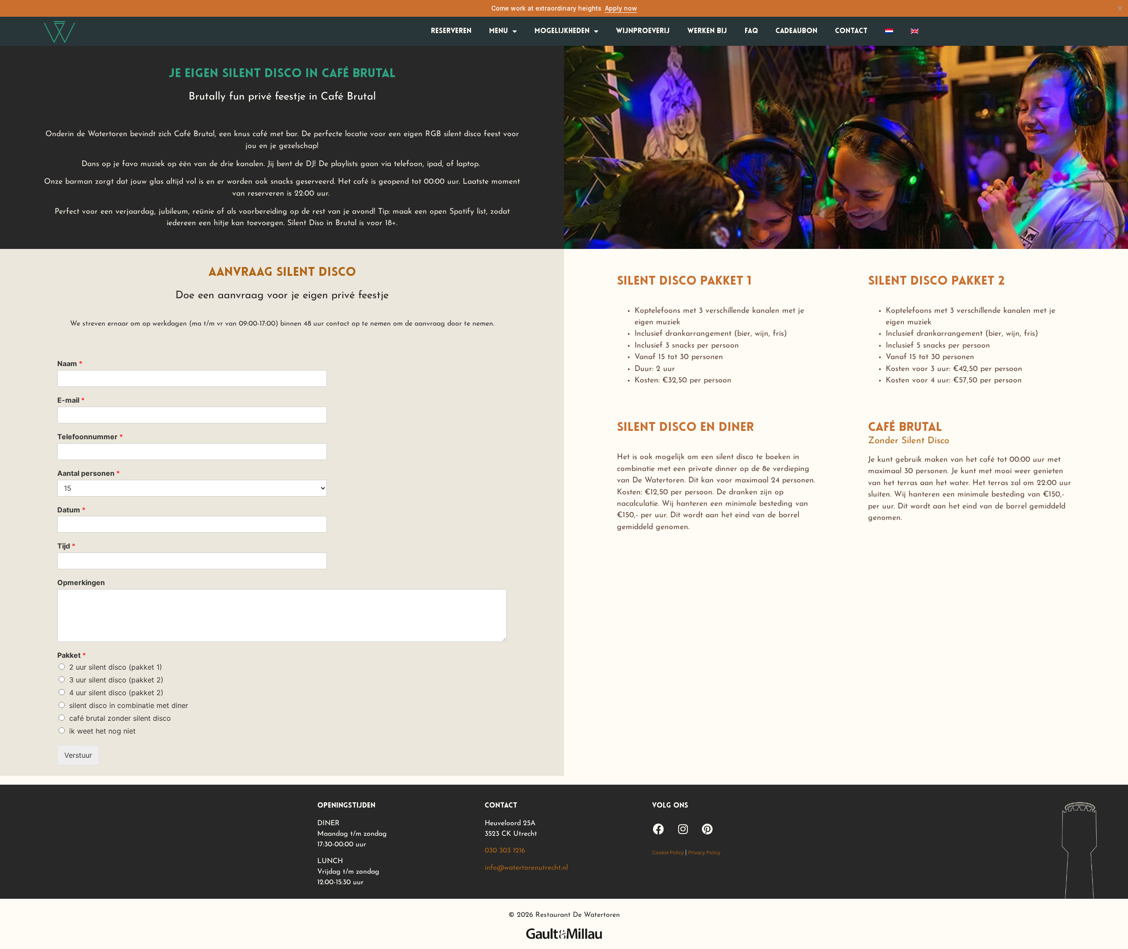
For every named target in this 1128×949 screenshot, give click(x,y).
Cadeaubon (796, 31)
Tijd (66, 545)
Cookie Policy (668, 852)
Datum (71, 509)
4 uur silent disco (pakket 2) (116, 692)
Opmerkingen (81, 582)
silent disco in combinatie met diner (128, 705)
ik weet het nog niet (102, 731)
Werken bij (707, 31)
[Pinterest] (707, 829)
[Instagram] (683, 829)
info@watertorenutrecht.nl (526, 867)
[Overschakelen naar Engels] (915, 31)
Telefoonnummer (90, 436)
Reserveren (451, 31)
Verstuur (78, 755)
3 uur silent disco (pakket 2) (116, 679)
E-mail (71, 400)
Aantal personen (88, 473)
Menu (498, 31)
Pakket (71, 655)
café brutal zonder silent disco (120, 718)
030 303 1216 (505, 850)
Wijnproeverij (643, 31)
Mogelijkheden (562, 31)
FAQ (751, 31)
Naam (69, 363)
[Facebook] (659, 829)
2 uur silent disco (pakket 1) (115, 667)
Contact (851, 31)
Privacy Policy (704, 852)
